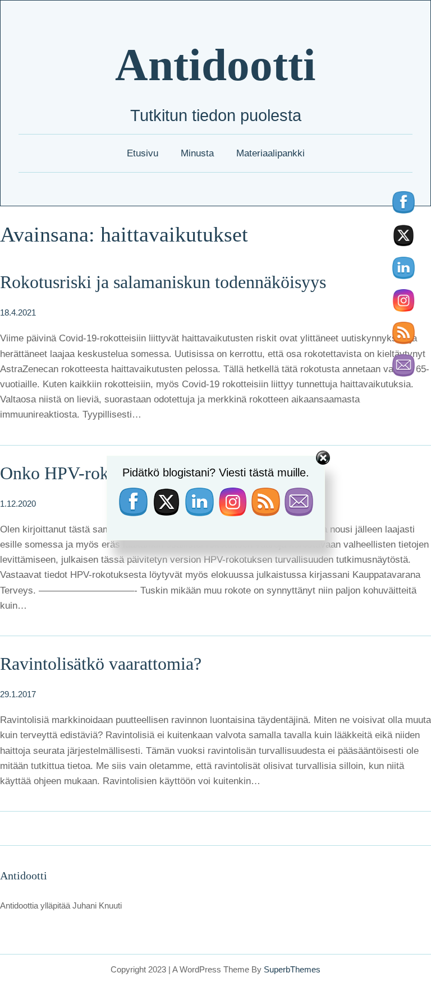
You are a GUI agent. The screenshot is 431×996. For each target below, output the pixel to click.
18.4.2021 (18, 312)
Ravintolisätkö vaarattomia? (100, 664)
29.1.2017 (18, 694)
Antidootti (215, 65)
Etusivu (142, 153)
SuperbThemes (292, 969)
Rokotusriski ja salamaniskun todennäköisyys (163, 282)
